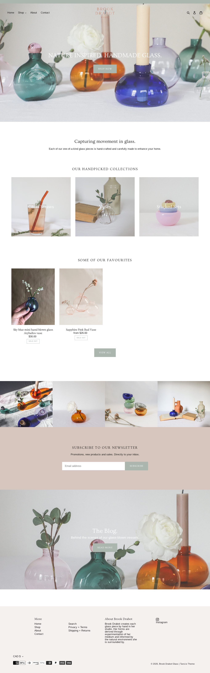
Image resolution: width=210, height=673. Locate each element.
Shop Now (105, 68)
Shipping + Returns (79, 630)
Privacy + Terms (77, 627)
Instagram (164, 622)
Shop (37, 627)
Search (72, 623)
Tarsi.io (183, 664)
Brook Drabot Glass (168, 664)
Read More (105, 547)
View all (105, 352)
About (37, 630)
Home (37, 623)
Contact (38, 634)
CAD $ (17, 656)
